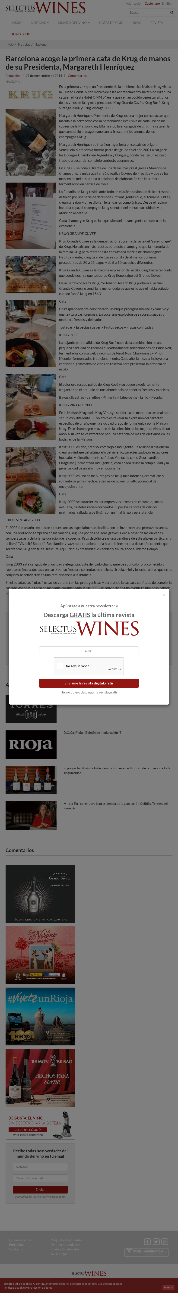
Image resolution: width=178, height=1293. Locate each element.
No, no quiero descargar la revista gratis (89, 692)
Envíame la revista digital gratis (89, 683)
